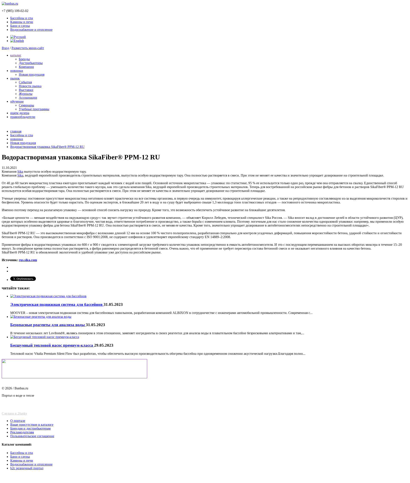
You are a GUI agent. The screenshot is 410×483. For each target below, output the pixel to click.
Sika (20, 171)
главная (15, 131)
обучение (17, 101)
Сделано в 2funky (14, 413)
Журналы (25, 94)
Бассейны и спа (21, 18)
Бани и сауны (20, 26)
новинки (16, 70)
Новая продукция (31, 74)
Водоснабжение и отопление (31, 29)
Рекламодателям (22, 432)
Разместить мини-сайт (28, 48)
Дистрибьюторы (31, 63)
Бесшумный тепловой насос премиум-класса (52, 345)
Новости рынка (30, 86)
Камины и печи (21, 22)
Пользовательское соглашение (32, 436)
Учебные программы (34, 109)
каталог (15, 55)
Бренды (24, 59)
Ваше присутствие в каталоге (31, 424)
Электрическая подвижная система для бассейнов (57, 304)
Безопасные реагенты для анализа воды (48, 324)
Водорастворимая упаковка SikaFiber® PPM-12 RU (47, 147)
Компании (26, 67)
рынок (15, 78)
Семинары (26, 105)
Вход (5, 48)
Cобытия (25, 82)
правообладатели (22, 117)
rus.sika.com (28, 260)
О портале (17, 421)
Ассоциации (28, 97)
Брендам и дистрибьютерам (30, 428)
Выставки (26, 90)
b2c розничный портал (26, 468)
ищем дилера (19, 113)
